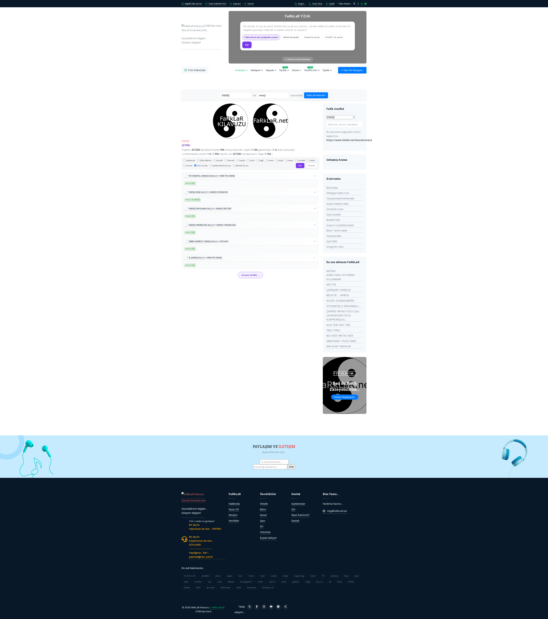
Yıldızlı (312, 160)
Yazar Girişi (317, 3)
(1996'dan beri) (202, 34)
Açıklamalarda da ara (221, 165)
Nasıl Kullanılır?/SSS (217, 3)
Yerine (271, 160)
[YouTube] (271, 606)
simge (285, 575)
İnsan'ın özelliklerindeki (340, 225)
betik (238, 587)
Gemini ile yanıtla (291, 37)
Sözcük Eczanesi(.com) (194, 500)
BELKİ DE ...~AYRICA (337, 295)
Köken (290, 160)
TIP (323, 575)
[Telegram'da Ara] (278, 606)
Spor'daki (331, 241)
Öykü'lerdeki (333, 214)
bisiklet (187, 587)
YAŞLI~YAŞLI (333, 330)
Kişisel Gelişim (268, 538)
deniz (339, 581)
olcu (210, 581)
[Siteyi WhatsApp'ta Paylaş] (285, 606)
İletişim (233, 515)
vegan (229, 575)
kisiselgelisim (246, 581)
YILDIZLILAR (190, 575)
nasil (220, 581)
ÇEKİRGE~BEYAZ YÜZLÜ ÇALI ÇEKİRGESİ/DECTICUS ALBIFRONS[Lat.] (342, 315)
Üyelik (332, 3)
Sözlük (283, 69)
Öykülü (242, 160)
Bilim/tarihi (225, 587)
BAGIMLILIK (267, 587)
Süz (300, 165)
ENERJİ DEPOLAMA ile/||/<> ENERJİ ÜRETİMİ (210, 208)
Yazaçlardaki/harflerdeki (340, 198)
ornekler (198, 581)
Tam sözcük (202, 165)
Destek (295, 520)
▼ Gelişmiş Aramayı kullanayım (297, 59)
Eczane (189, 165)
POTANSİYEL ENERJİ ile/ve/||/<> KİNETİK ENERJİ (212, 175)
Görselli (219, 160)
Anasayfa (240, 70)
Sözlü (252, 160)
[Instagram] (263, 606)
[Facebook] (256, 606)
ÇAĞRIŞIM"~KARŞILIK (338, 290)
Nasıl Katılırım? (300, 515)
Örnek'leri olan (334, 209)
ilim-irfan (211, 587)
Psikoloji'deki (333, 236)
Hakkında (234, 503)
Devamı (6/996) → (250, 275)
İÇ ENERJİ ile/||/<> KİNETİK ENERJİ (205, 257)
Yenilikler (234, 520)
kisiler (260, 581)
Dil (261, 526)
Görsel (250, 3)
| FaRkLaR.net (217, 607)
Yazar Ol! (234, 509)
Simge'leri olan (335, 246)
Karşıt (280, 160)
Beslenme (251, 587)
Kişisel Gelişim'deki (337, 203)
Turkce (251, 575)
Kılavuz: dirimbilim (192, 199)
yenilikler (205, 575)
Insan (283, 581)
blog (346, 575)
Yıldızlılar (265, 532)
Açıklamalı (190, 160)
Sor (247, 44)
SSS (293, 509)
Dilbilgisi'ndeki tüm (337, 193)
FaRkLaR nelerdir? (316, 95)
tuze (240, 575)
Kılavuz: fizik (190, 183)
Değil (261, 160)
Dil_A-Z (319, 581)
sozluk (274, 575)
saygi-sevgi (299, 575)
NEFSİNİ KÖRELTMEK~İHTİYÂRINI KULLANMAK (340, 275)
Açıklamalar (298, 503)
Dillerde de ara (241, 165)
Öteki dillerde (205, 160)
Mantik (231, 581)
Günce (295, 70)
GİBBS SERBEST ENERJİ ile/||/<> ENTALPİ (208, 241)
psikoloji (334, 575)
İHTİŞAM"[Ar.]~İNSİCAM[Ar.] (342, 306)
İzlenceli (230, 160)
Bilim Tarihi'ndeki (336, 230)
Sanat (263, 515)
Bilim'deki (332, 187)
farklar (351, 581)
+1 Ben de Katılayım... (352, 70)
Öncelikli (301, 160)
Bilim (263, 509)
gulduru (295, 581)
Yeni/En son (310, 69)
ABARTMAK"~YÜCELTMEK (341, 341)
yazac (218, 575)
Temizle (311, 165)
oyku (186, 581)
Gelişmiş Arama (336, 159)
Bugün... (301, 3)
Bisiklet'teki (333, 220)
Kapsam (237, 3)
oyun (356, 575)
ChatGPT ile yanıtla (334, 37)
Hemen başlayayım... (344, 397)
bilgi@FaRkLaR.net (193, 3)
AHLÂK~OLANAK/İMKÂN (340, 300)
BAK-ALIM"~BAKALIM (338, 346)
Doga (307, 581)
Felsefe (264, 503)
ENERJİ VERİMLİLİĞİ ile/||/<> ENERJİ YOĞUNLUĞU (212, 225)
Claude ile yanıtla (312, 37)
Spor (262, 520)
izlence (272, 581)
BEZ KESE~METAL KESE (339, 335)
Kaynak (270, 70)
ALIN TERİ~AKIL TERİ (338, 325)
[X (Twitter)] (249, 606)
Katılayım (255, 70)
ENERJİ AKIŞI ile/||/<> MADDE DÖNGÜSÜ (208, 192)
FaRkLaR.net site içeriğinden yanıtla (261, 37)
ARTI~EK (331, 284)
